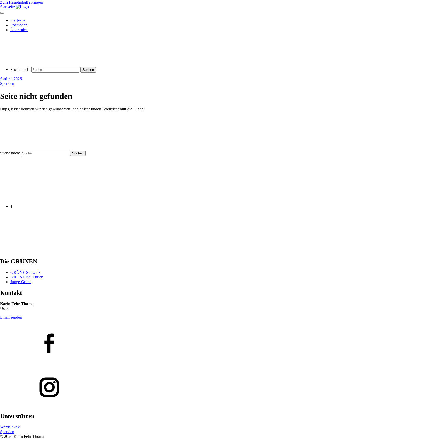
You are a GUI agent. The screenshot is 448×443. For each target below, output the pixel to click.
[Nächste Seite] (39, 250)
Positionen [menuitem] (18, 25)
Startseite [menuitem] (17, 20)
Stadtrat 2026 (11, 79)
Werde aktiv (10, 427)
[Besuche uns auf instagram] (224, 388)
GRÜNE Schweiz (25, 272)
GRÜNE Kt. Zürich (26, 277)
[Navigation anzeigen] (2, 13)
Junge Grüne (20, 282)
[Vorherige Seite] (39, 197)
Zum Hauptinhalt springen (21, 2)
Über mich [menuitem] (19, 29)
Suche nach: (20, 69)
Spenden (7, 83)
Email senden (11, 317)
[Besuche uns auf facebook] (224, 344)
